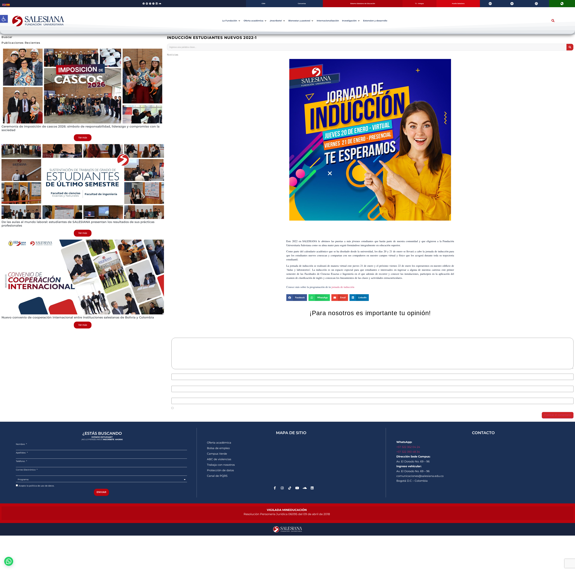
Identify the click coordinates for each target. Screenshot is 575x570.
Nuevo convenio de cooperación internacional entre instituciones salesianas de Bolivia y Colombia (77, 317)
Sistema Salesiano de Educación (362, 3)
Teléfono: (21, 461)
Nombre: (21, 444)
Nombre (177, 372)
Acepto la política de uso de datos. (36, 485)
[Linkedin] (156, 3)
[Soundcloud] (159, 3)
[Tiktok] (289, 488)
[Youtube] (297, 488)
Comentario (179, 336)
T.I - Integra (419, 3)
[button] (4, 19)
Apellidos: (21, 453)
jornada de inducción (343, 287)
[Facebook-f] (274, 488)
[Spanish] (8, 4)
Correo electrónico (183, 384)
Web (173, 396)
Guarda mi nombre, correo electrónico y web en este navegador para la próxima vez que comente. (230, 408)
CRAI (263, 3)
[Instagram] (282, 488)
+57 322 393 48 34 (408, 451)
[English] (4, 4)
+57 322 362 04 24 (408, 447)
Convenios (302, 3)
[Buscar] (569, 47)
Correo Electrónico (26, 470)
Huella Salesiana (458, 3)
